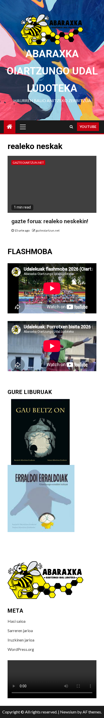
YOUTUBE (88, 126)
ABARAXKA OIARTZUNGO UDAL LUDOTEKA (52, 71)
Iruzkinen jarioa (21, 639)
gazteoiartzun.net (28, 162)
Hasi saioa (16, 621)
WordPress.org (21, 649)
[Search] (71, 126)
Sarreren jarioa (20, 630)
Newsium (68, 711)
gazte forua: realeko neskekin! (49, 221)
